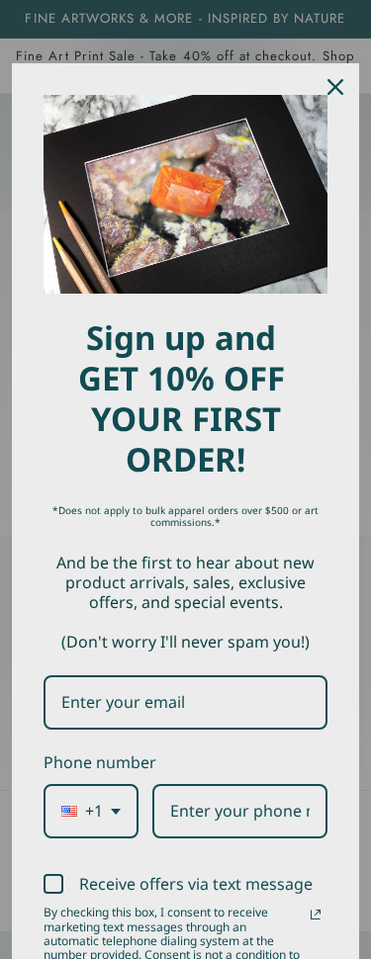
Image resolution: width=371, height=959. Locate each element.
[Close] (335, 87)
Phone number (100, 762)
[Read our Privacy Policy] (315, 914)
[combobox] (91, 811)
